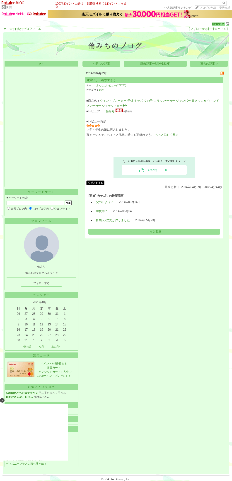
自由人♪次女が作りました (113, 220)
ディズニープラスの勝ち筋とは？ (26, 463)
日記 (18, 29)
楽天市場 (224, 7)
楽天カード (41, 355)
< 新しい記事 (101, 63)
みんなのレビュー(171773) (111, 85)
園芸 (9, 7)
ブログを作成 (208, 7)
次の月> (55, 346)
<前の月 (27, 346)
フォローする (41, 283)
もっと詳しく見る (167, 134)
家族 (101, 89)
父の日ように (105, 202)
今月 (41, 346)
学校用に (102, 211)
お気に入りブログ (41, 387)
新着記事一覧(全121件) (155, 63)
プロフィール (32, 29)
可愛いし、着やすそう (101, 80)
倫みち (110, 111)
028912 (218, 24)
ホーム (8, 29)
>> (177, 7)
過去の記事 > (209, 63)
